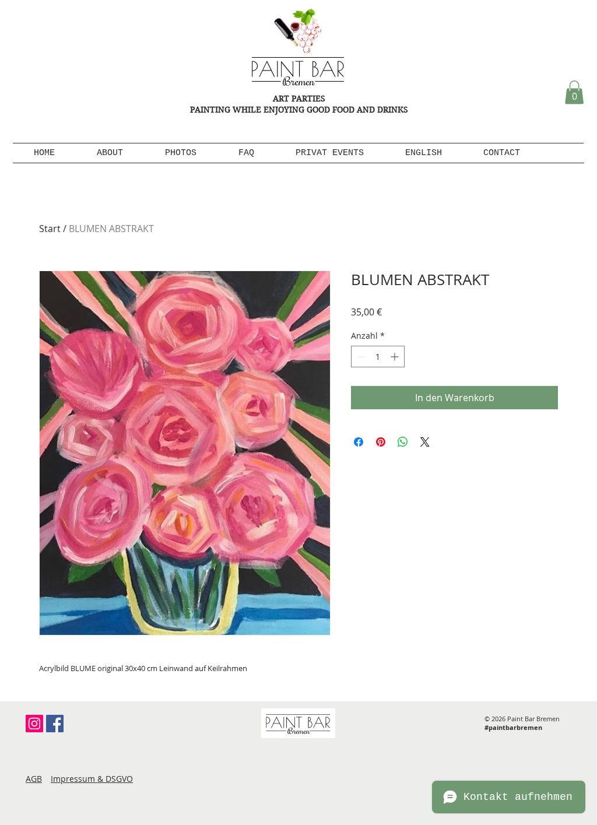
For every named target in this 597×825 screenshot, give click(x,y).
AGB (34, 778)
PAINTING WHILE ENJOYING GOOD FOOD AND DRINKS (299, 109)
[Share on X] (425, 442)
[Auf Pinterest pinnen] (381, 442)
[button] (574, 92)
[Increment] (395, 356)
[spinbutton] (377, 356)
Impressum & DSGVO (92, 778)
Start (50, 228)
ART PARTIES (299, 98)
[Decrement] (360, 356)
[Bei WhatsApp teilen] (403, 442)
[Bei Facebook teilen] (359, 442)
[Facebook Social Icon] (55, 723)
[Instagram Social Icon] (34, 723)
